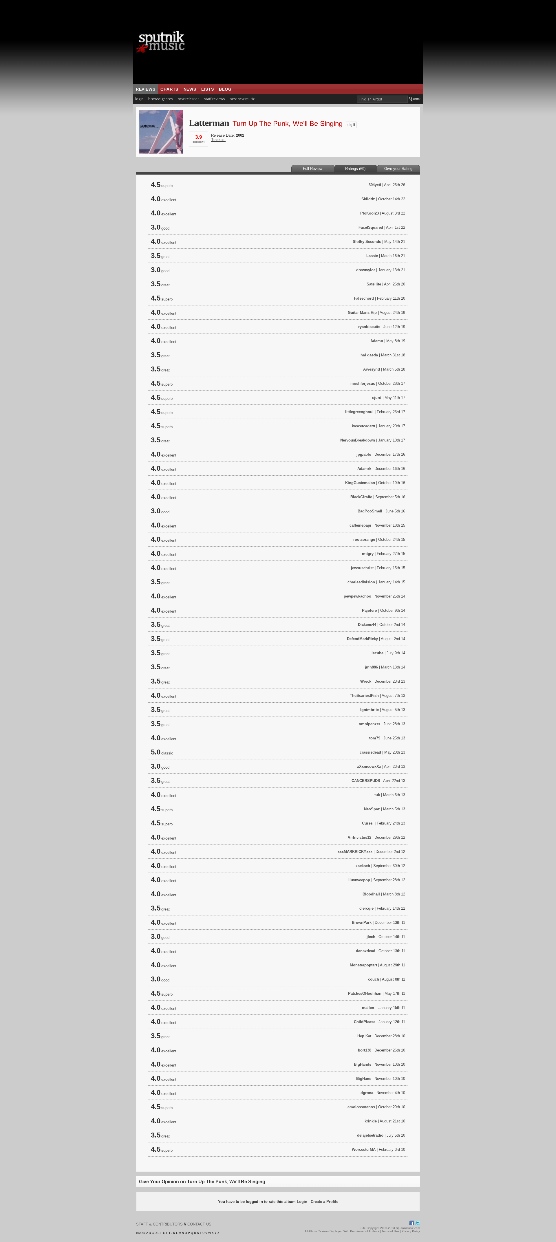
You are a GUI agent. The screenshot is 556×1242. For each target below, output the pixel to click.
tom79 (374, 738)
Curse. (368, 823)
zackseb (363, 866)
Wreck (365, 681)
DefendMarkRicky (362, 639)
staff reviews (214, 98)
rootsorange (364, 539)
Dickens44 (367, 624)
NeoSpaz (372, 809)
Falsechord (364, 298)
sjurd (376, 397)
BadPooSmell (370, 511)
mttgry (368, 554)
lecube (377, 653)
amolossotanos (361, 1107)
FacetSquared (371, 227)
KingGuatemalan (360, 483)
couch (373, 979)
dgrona (367, 1093)
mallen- (368, 1007)
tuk (377, 795)
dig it (351, 125)
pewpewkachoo (357, 596)
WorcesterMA (364, 1149)
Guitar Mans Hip (362, 312)
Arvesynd (371, 369)
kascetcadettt (363, 426)
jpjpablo (363, 454)
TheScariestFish (364, 695)
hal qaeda (369, 355)
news (190, 89)
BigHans (363, 1078)
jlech (371, 937)
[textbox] (382, 99)
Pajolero (369, 610)
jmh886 (371, 667)
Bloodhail (371, 894)
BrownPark (362, 922)
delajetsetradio (370, 1135)
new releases (188, 98)
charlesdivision (361, 582)
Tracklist (218, 140)
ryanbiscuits (369, 327)
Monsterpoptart (363, 965)
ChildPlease (364, 1022)
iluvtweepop (359, 880)
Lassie (372, 256)
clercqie (366, 908)
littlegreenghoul (359, 412)
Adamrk (364, 468)
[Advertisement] (314, 42)
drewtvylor (365, 270)
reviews (145, 89)
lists (207, 89)
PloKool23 (369, 213)
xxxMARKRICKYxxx (355, 851)
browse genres (160, 98)
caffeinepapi (360, 525)
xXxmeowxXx (369, 766)
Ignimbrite (369, 710)
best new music (242, 98)
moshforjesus (362, 383)
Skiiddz (368, 199)
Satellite (374, 284)
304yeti (375, 185)
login (139, 98)
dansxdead (365, 951)
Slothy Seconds (367, 241)
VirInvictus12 (359, 837)
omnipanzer (369, 724)
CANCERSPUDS (366, 780)
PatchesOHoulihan (364, 993)
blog (225, 89)
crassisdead (370, 752)
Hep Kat (364, 1036)
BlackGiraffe (361, 497)
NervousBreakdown (357, 440)
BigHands (362, 1064)
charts (169, 89)
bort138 (364, 1050)
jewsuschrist (362, 568)
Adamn (376, 341)
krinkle (371, 1121)
